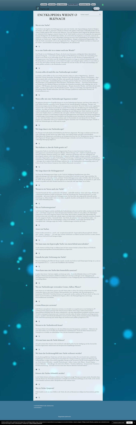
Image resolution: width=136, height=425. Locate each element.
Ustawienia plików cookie (118, 422)
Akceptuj (129, 422)
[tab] (68, 211)
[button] (103, 4)
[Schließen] (134, 422)
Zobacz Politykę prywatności (35, 423)
